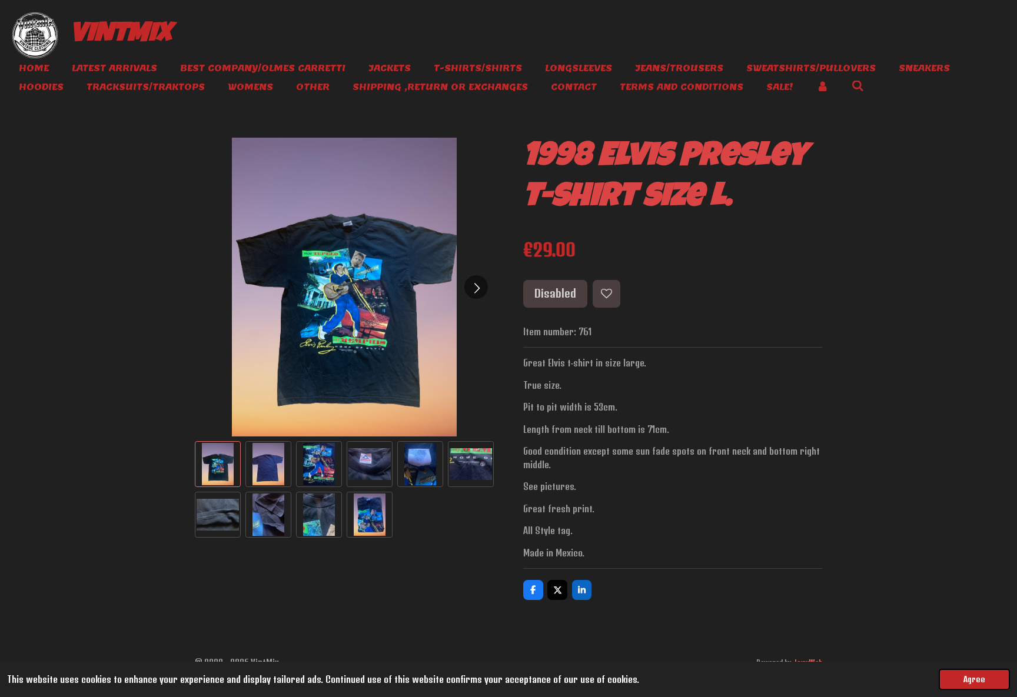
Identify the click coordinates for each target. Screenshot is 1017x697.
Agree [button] (974, 679)
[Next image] (476, 287)
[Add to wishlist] (606, 294)
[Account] (822, 87)
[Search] (858, 86)
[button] (218, 464)
